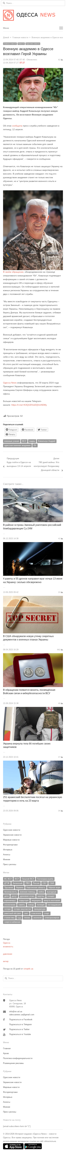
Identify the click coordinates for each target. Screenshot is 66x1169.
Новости (21, 43)
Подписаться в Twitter (19, 1029)
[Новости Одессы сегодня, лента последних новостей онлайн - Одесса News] (33, 15)
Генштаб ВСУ (28, 879)
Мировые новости (11, 840)
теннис (27, 917)
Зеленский (17, 883)
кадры (32, 441)
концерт (51, 896)
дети (6, 896)
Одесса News (10, 382)
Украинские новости (12, 835)
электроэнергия (52, 917)
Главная (7, 1048)
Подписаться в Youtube (20, 1034)
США (52, 883)
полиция (41, 905)
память (21, 905)
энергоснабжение (12, 922)
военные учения (11, 441)
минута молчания (52, 900)
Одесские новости (33, 43)
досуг (14, 896)
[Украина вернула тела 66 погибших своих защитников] (33, 709)
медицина (36, 900)
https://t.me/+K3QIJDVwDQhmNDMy (29, 405)
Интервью (7, 849)
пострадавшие (54, 905)
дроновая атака (27, 896)
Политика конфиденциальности (17, 1058)
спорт (46, 913)
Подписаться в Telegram (20, 1024)
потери (7, 909)
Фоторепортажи (10, 845)
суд (19, 917)
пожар (31, 905)
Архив (6, 1053)
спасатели (36, 913)
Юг (35, 445)
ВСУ (24, 441)
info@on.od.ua (15, 1011)
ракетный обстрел (12, 913)
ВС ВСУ (8, 879)
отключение (9, 905)
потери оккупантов (22, 909)
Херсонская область (35, 887)
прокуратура (39, 909)
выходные (51, 892)
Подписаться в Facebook (20, 1019)
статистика (9, 917)
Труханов (8, 887)
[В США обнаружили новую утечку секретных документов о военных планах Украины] (33, 597)
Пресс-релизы (9, 864)
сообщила (17, 125)
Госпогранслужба (45, 879)
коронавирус (10, 900)
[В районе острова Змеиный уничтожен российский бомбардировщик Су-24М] (33, 490)
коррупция (24, 900)
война (41, 892)
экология (37, 917)
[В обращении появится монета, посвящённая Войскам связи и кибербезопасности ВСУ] (33, 655)
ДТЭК (7, 883)
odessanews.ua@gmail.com (21, 1014)
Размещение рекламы (13, 1063)
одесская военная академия (17, 445)
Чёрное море (54, 887)
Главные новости (10, 43)
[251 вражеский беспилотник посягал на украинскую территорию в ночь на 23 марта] (33, 762)
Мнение (6, 859)
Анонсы (6, 854)
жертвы (40, 896)
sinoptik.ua (28, 969)
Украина (19, 887)
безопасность (10, 892)
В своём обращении (13, 272)
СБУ (45, 883)
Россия (36, 883)
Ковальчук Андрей (46, 441)
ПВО (27, 883)
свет (26, 913)
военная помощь (27, 892)
